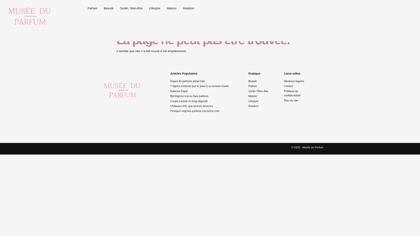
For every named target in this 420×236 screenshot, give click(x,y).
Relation (188, 8)
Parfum (92, 8)
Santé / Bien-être (131, 8)
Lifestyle (154, 8)
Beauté (108, 8)
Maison (172, 8)
